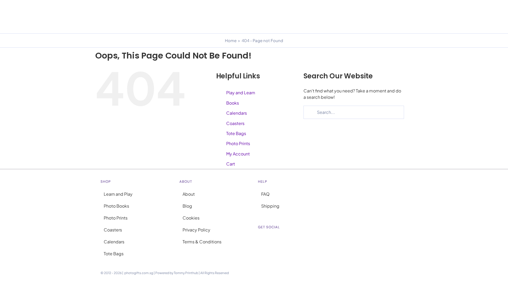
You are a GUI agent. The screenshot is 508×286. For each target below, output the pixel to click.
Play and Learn (240, 92)
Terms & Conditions (202, 241)
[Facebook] (266, 240)
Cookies (191, 218)
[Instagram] (259, 240)
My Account (238, 154)
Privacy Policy (196, 230)
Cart (230, 164)
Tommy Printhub (186, 273)
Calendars (236, 113)
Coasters (235, 123)
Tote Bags (236, 133)
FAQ (265, 194)
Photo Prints (238, 143)
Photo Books (116, 206)
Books (232, 103)
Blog (187, 206)
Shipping (270, 206)
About (189, 194)
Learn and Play (118, 194)
